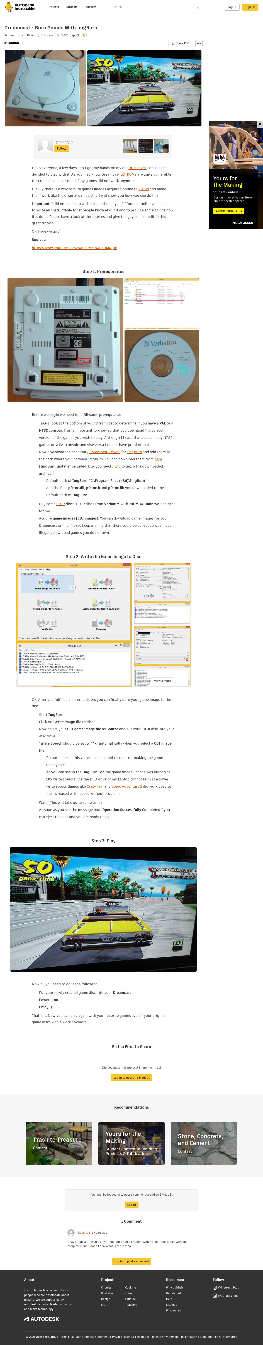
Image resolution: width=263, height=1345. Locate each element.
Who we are (174, 1310)
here (158, 459)
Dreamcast (137, 167)
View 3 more (162, 681)
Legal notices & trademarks (218, 1337)
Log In (232, 7)
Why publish (174, 1287)
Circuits (106, 1287)
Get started (173, 1293)
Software (47, 35)
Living (129, 1293)
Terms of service (70, 1337)
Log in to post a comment (131, 1261)
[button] (199, 43)
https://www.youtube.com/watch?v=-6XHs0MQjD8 (74, 247)
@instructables (228, 1287)
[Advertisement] (236, 175)
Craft (104, 1305)
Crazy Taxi (95, 786)
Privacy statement (96, 1337)
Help (169, 1299)
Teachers (90, 7)
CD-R (60, 503)
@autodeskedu (228, 1296)
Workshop (108, 1293)
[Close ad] (260, 124)
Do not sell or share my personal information (167, 1337)
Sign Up (250, 7)
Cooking (130, 1287)
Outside (130, 1299)
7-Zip (116, 466)
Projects (53, 7)
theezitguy (15, 35)
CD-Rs (143, 189)
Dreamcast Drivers (104, 451)
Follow (61, 149)
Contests (71, 7)
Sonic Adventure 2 (127, 786)
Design (31, 35)
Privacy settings (123, 1337)
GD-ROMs (128, 174)
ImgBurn (134, 451)
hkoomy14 (83, 1233)
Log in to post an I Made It (131, 1078)
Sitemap (171, 1305)
